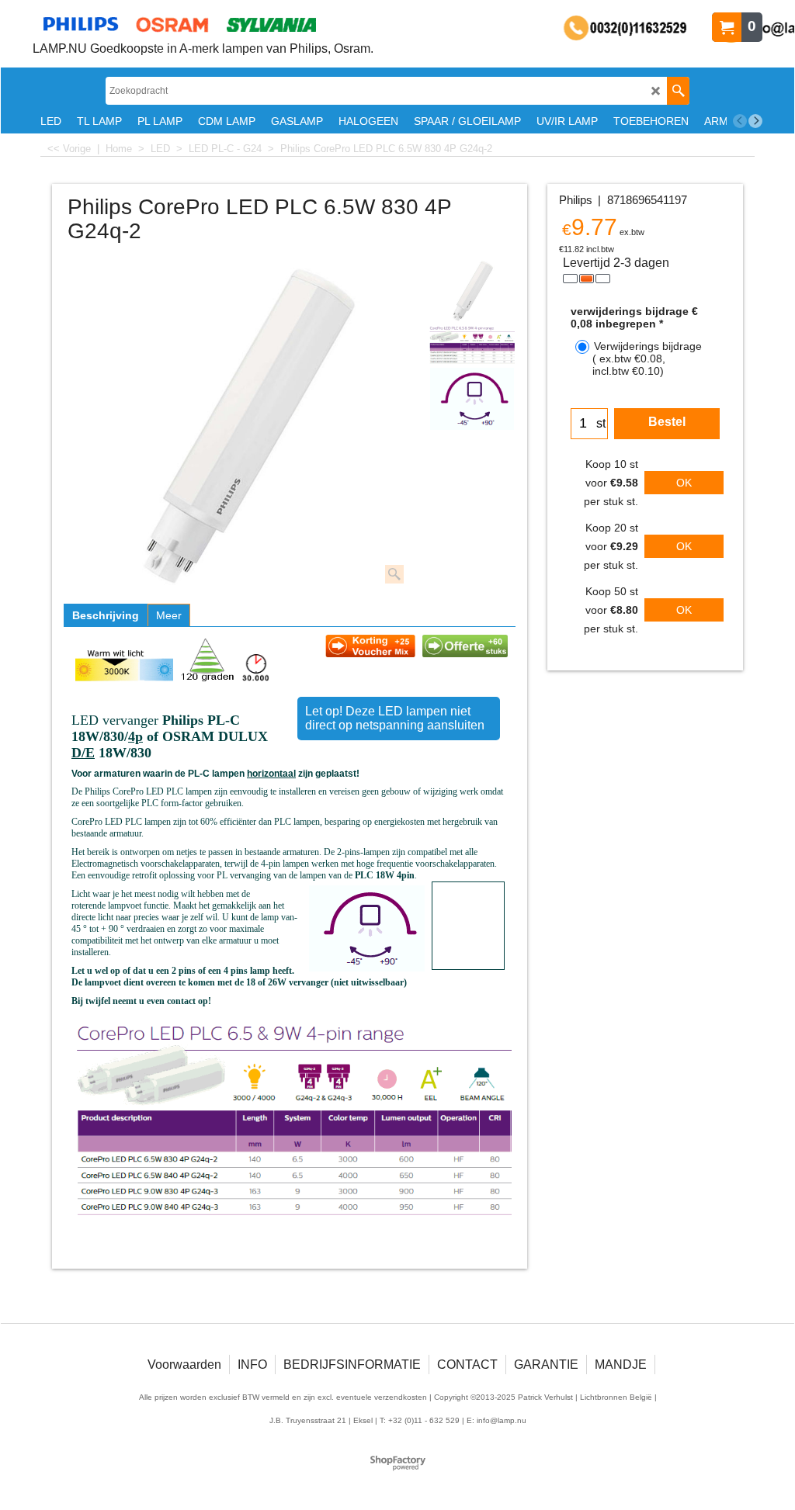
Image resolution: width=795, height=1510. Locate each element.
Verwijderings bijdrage (647, 358)
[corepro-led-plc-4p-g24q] (472, 345)
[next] (755, 121)
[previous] (740, 121)
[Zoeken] (678, 91)
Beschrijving (105, 615)
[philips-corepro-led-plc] (472, 399)
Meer (169, 615)
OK (684, 482)
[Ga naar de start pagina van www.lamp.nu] (203, 24)
